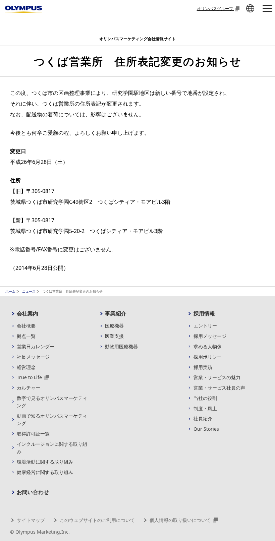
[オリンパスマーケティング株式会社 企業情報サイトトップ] (23, 9)
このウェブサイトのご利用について (97, 520)
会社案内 (27, 313)
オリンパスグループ (215, 8)
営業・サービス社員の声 (219, 387)
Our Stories (206, 429)
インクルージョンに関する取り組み (52, 448)
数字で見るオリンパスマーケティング (52, 402)
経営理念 (26, 367)
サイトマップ (31, 520)
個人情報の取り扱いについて (181, 520)
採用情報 (204, 313)
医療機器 (114, 325)
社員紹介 (203, 418)
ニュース (29, 291)
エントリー (205, 325)
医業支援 (114, 336)
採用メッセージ (210, 336)
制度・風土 (205, 408)
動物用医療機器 (121, 346)
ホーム (10, 291)
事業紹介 (115, 313)
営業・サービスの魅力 (217, 377)
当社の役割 (205, 398)
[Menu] (267, 9)
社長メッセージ (33, 357)
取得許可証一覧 (33, 433)
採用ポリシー (208, 357)
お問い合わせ (33, 492)
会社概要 (26, 325)
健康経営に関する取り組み (45, 472)
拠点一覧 (26, 336)
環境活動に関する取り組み (45, 462)
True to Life (30, 377)
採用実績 (203, 367)
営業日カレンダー (35, 346)
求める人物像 (208, 346)
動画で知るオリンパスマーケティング (52, 419)
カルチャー (28, 387)
